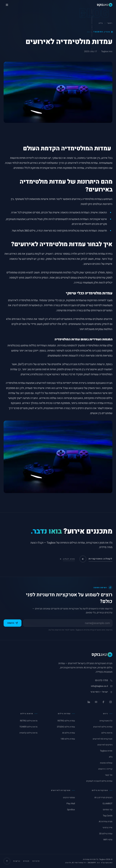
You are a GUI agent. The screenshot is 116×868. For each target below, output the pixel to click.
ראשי (109, 23)
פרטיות (36, 861)
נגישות (16, 861)
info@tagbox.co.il (99, 686)
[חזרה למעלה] (7, 861)
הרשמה (10, 623)
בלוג (101, 23)
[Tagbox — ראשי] (104, 5)
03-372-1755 (101, 680)
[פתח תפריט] (7, 5)
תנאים (26, 861)
